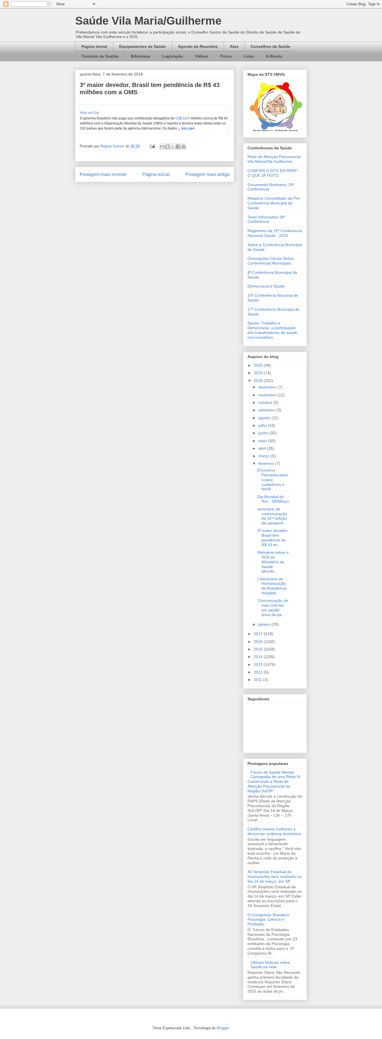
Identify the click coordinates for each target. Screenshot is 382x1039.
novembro (267, 395)
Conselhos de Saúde (270, 46)
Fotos (226, 56)
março (264, 456)
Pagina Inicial (94, 46)
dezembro (267, 387)
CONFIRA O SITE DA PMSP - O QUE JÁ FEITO (273, 173)
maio (263, 441)
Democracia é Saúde (266, 286)
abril (262, 448)
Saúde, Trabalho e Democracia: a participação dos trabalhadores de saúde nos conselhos (272, 330)
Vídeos (201, 56)
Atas (234, 46)
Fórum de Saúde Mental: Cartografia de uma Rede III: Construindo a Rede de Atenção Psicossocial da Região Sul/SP (274, 781)
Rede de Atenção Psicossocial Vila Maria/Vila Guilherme (274, 159)
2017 (259, 634)
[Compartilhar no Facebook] (178, 146)
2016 (259, 641)
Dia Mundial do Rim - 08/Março (273, 499)
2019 (259, 373)
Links (249, 56)
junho (263, 433)
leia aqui (187, 128)
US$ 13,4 (182, 118)
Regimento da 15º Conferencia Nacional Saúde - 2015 (274, 233)
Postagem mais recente (103, 174)
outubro (265, 402)
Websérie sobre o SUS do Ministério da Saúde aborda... (273, 561)
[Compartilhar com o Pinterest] (183, 146)
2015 (259, 649)
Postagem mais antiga (207, 174)
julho (263, 425)
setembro (267, 410)
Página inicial (155, 174)
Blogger (223, 1028)
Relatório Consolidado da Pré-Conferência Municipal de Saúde (274, 203)
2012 (259, 672)
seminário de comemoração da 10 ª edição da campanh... (272, 516)
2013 (259, 664)
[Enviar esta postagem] (152, 146)
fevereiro (266, 463)
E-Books (274, 56)
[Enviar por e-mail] (162, 146)
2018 (259, 380)
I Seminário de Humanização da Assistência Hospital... (272, 586)
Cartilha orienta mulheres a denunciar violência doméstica (274, 831)
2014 (259, 656)
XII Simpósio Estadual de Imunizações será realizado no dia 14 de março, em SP (274, 876)
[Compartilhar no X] (173, 146)
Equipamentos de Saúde (142, 46)
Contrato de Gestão (100, 56)
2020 (259, 365)
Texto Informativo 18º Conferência (266, 219)
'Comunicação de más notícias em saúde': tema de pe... (272, 607)
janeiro (265, 624)
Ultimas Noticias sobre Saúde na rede (270, 964)
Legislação (172, 56)
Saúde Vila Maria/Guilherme (148, 21)
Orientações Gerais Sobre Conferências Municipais (270, 260)
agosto (265, 418)
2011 (258, 679)
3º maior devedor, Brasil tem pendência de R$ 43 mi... (273, 537)
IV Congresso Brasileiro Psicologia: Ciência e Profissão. (268, 920)
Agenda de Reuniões (198, 46)
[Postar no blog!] (167, 146)
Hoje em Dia (89, 113)
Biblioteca (140, 56)
